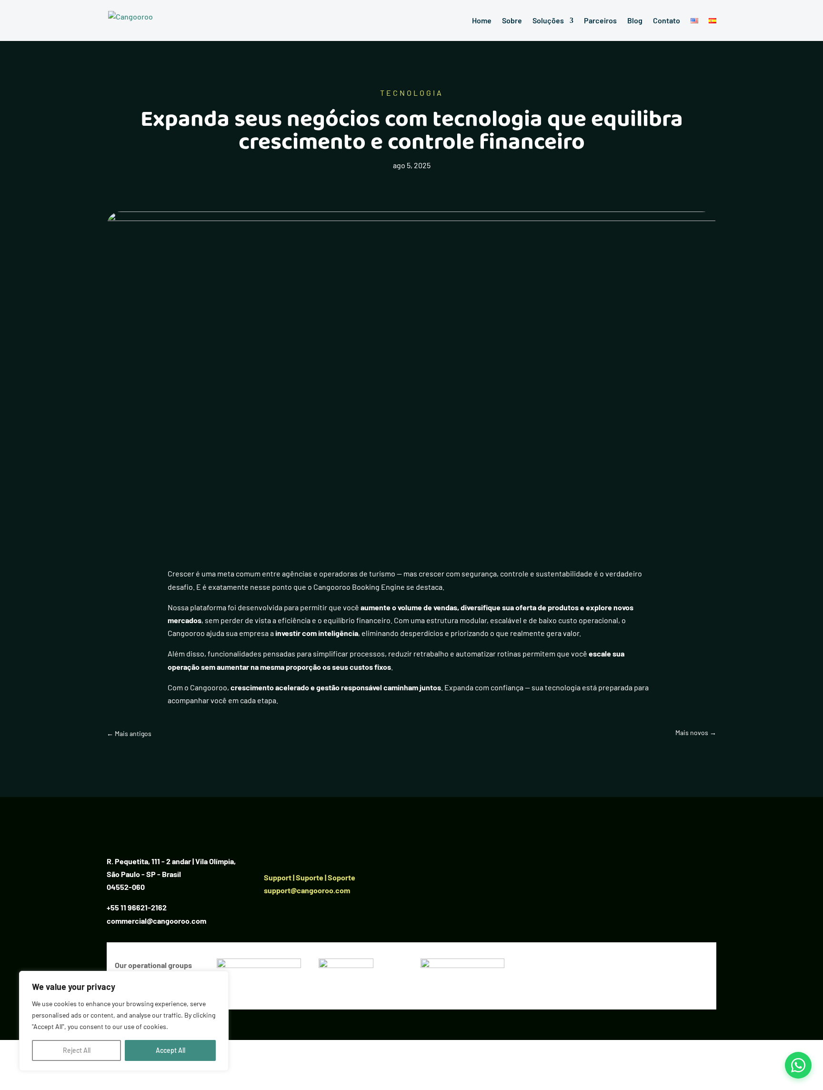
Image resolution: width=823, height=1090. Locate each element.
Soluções (548, 21)
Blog (634, 21)
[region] (124, 1021)
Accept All (170, 1050)
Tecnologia (411, 92)
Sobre (512, 21)
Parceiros (600, 21)
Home (482, 21)
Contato (666, 21)
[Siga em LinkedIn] (271, 850)
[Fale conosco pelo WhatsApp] (798, 1065)
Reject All (76, 1050)
